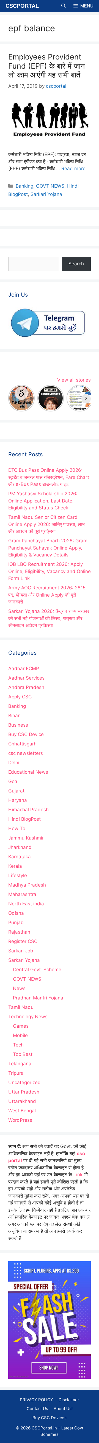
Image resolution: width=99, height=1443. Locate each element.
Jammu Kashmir (26, 838)
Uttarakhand (22, 1101)
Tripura (16, 1073)
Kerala (15, 866)
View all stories (74, 380)
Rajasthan (19, 932)
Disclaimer (69, 1399)
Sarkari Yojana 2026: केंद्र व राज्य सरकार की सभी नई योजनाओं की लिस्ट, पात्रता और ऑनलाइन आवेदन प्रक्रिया (48, 618)
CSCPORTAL (22, 6)
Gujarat (16, 791)
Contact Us (37, 1408)
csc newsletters (25, 753)
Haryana (17, 800)
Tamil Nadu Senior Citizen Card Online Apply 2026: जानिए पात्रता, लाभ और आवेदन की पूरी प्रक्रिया (46, 524)
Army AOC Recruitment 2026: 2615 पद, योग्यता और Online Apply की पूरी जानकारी (47, 595)
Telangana (19, 1063)
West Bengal (22, 1110)
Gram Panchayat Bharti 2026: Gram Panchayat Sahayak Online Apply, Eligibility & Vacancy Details (47, 548)
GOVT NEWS (50, 186)
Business (18, 725)
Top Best (22, 1054)
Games (21, 1026)
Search (76, 263)
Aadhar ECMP (23, 668)
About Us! (63, 1408)
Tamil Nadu (21, 1007)
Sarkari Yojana (46, 194)
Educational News (28, 772)
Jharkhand (20, 847)
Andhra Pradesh (26, 687)
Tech (18, 1045)
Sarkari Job (20, 951)
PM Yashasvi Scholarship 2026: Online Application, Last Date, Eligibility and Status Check (43, 501)
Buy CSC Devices (49, 1417)
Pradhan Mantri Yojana (38, 998)
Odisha (16, 913)
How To (16, 828)
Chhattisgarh (22, 744)
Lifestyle (17, 875)
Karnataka (19, 856)
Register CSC (22, 941)
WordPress (20, 1120)
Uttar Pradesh (23, 1092)
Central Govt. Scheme (37, 969)
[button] (63, 6)
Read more (73, 168)
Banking (24, 186)
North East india (26, 903)
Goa (12, 781)
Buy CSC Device (26, 734)
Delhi (13, 762)
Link (77, 1174)
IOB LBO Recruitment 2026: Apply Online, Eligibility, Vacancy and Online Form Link (49, 571)
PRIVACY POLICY (36, 1399)
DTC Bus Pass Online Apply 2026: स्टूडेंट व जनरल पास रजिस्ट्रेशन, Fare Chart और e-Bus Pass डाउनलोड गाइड (48, 477)
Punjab (16, 922)
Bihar (14, 715)
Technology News (28, 1016)
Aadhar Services (26, 678)
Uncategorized (24, 1082)
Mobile (20, 1035)
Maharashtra (22, 894)
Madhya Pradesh (27, 885)
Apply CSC (20, 697)
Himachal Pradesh (28, 809)
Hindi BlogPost (24, 819)
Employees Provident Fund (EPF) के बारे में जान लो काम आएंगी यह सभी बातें (46, 65)
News (19, 988)
